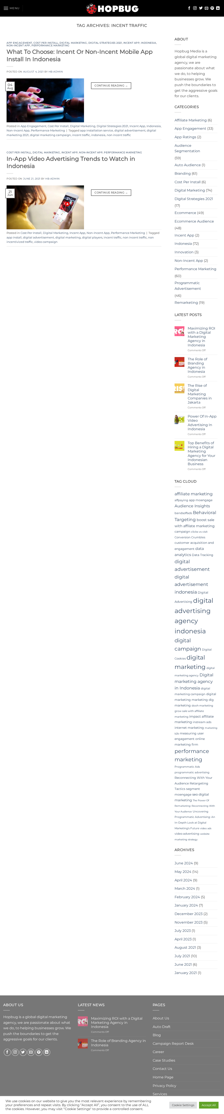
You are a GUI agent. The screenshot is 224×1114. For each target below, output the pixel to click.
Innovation (184, 252)
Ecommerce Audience (194, 221)
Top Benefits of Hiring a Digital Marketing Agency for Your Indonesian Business (201, 453)
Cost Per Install (45, 42)
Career (158, 1052)
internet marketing (189, 728)
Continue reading (111, 85)
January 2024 (186, 905)
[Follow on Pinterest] (212, 8)
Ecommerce (185, 213)
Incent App (131, 42)
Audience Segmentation (187, 148)
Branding (183, 173)
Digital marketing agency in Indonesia (194, 681)
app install (14, 237)
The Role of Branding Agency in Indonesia (197, 365)
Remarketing (186, 303)
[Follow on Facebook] (189, 8)
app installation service (96, 130)
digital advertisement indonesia (191, 584)
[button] (11, 8)
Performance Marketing (51, 45)
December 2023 (189, 914)
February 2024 (187, 897)
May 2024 (183, 872)
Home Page (163, 1077)
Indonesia (148, 42)
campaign (182, 532)
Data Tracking (202, 555)
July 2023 (183, 931)
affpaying (181, 500)
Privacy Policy (164, 1086)
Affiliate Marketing (191, 120)
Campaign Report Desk (173, 1043)
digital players (92, 237)
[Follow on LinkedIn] (218, 8)
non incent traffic (119, 135)
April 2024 (183, 880)
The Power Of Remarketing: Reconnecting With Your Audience (195, 806)
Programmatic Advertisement (188, 286)
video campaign (46, 242)
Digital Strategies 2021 (105, 42)
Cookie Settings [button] (183, 1105)
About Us (161, 1018)
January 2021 (186, 973)
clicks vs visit (199, 531)
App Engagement (19, 42)
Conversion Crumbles (190, 537)
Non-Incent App (18, 45)
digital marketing (68, 237)
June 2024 (184, 863)
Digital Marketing (73, 42)
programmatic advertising (192, 772)
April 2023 (183, 939)
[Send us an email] (206, 8)
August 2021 (185, 947)
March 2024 (185, 888)
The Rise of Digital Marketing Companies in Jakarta (200, 393)
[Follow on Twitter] (201, 8)
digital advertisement (129, 130)
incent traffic (81, 135)
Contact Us (162, 1069)
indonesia (98, 135)
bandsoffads (183, 513)
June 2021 (183, 964)
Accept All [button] (209, 1105)
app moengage (200, 500)
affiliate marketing (194, 493)
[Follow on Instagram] (195, 8)
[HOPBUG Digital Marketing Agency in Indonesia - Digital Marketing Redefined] (112, 8)
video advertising (187, 833)
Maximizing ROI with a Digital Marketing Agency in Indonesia (201, 336)
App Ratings (185, 137)
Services (160, 1094)
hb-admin (56, 71)
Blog (157, 1035)
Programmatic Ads (187, 766)
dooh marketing (202, 705)
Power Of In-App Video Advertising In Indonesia (202, 422)
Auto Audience (188, 165)
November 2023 (189, 922)
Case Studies (164, 1060)
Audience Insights (192, 506)
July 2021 (182, 956)
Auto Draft (162, 1027)
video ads (205, 828)
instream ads (202, 722)
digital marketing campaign (50, 135)
